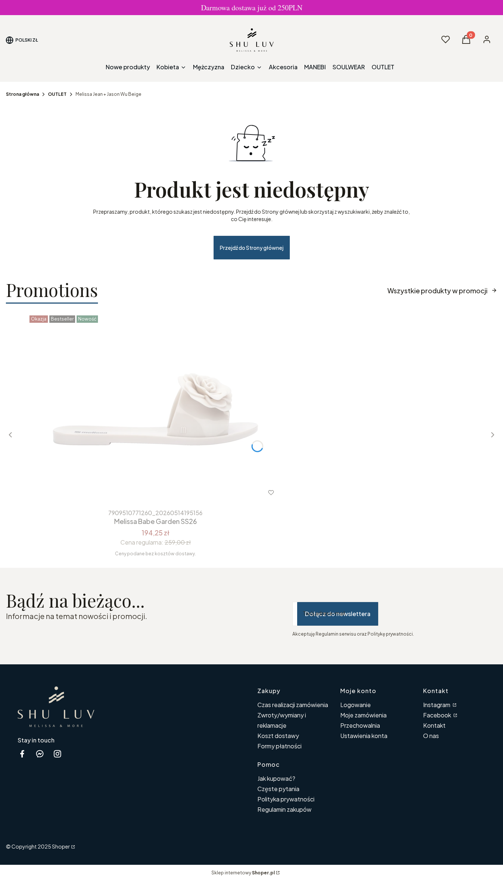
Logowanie (355, 705)
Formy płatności (279, 746)
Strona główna (22, 94)
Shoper (61, 846)
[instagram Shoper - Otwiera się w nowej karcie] (57, 753)
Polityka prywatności (285, 799)
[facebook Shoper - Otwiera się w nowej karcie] (22, 753)
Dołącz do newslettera (337, 614)
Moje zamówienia (363, 715)
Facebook (437, 715)
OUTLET (57, 94)
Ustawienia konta (363, 736)
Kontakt (434, 725)
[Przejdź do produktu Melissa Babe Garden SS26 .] (155, 409)
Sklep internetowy (243, 872)
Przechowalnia (360, 725)
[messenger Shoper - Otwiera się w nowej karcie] (39, 753)
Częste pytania (278, 789)
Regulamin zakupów (284, 809)
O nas (431, 736)
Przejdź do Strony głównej (252, 247)
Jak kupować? (276, 778)
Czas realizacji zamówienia (292, 705)
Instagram (437, 705)
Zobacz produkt (145, 492)
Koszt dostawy (278, 736)
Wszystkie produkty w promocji (437, 290)
